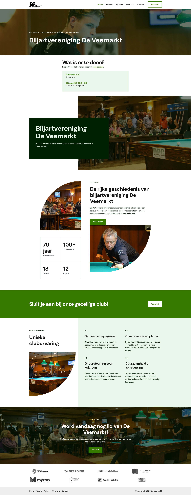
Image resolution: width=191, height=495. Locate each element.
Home (100, 4)
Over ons (130, 4)
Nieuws (109, 4)
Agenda (119, 4)
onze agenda (97, 67)
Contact (140, 4)
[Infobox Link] (69, 138)
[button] (155, 4)
